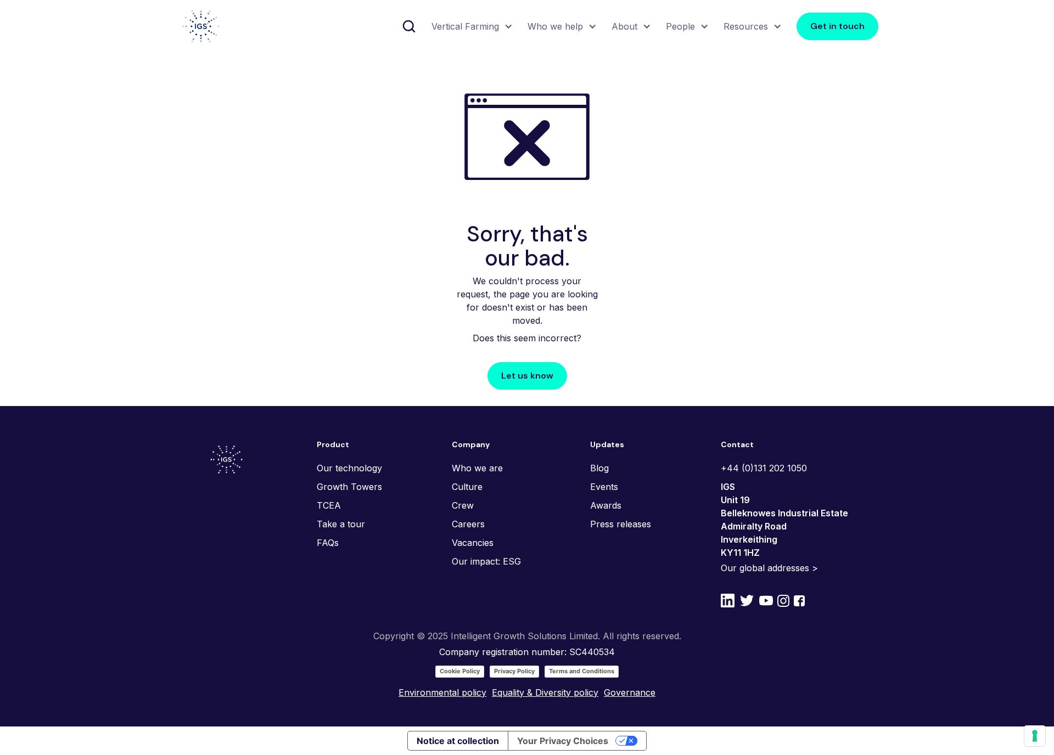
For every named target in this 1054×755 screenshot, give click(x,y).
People (680, 26)
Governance (629, 692)
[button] (471, 26)
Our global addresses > (769, 567)
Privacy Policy (514, 671)
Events (604, 486)
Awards (605, 505)
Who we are (477, 468)
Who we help (555, 26)
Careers (468, 524)
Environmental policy (442, 692)
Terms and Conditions (581, 671)
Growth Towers (349, 486)
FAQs (328, 542)
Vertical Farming (465, 26)
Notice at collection (458, 740)
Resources (746, 26)
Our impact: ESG (486, 561)
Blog (599, 468)
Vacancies (473, 542)
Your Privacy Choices (562, 740)
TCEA (329, 505)
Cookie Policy (460, 671)
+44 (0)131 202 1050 (764, 468)
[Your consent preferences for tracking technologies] (1034, 735)
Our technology (349, 468)
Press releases (620, 524)
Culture (467, 486)
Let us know (527, 375)
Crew (463, 505)
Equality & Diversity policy (545, 692)
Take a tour (341, 524)
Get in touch (837, 26)
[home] (201, 26)
